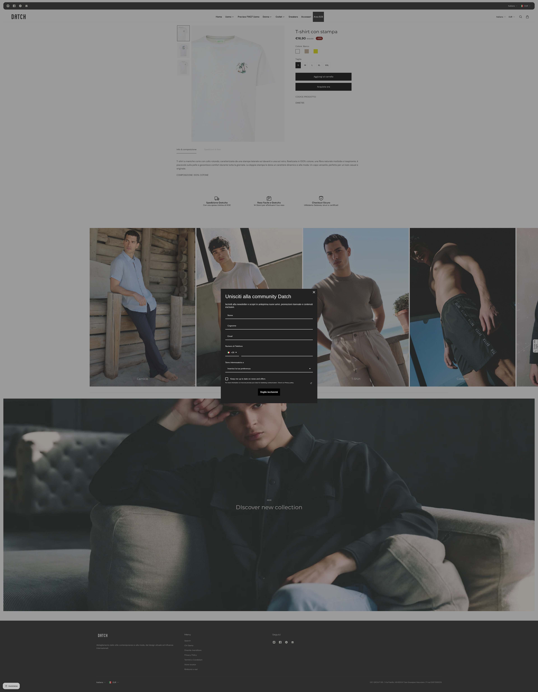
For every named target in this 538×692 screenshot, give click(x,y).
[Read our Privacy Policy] (311, 383)
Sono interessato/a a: (234, 362)
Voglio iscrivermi (269, 392)
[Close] (314, 292)
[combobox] (232, 352)
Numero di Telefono (234, 346)
